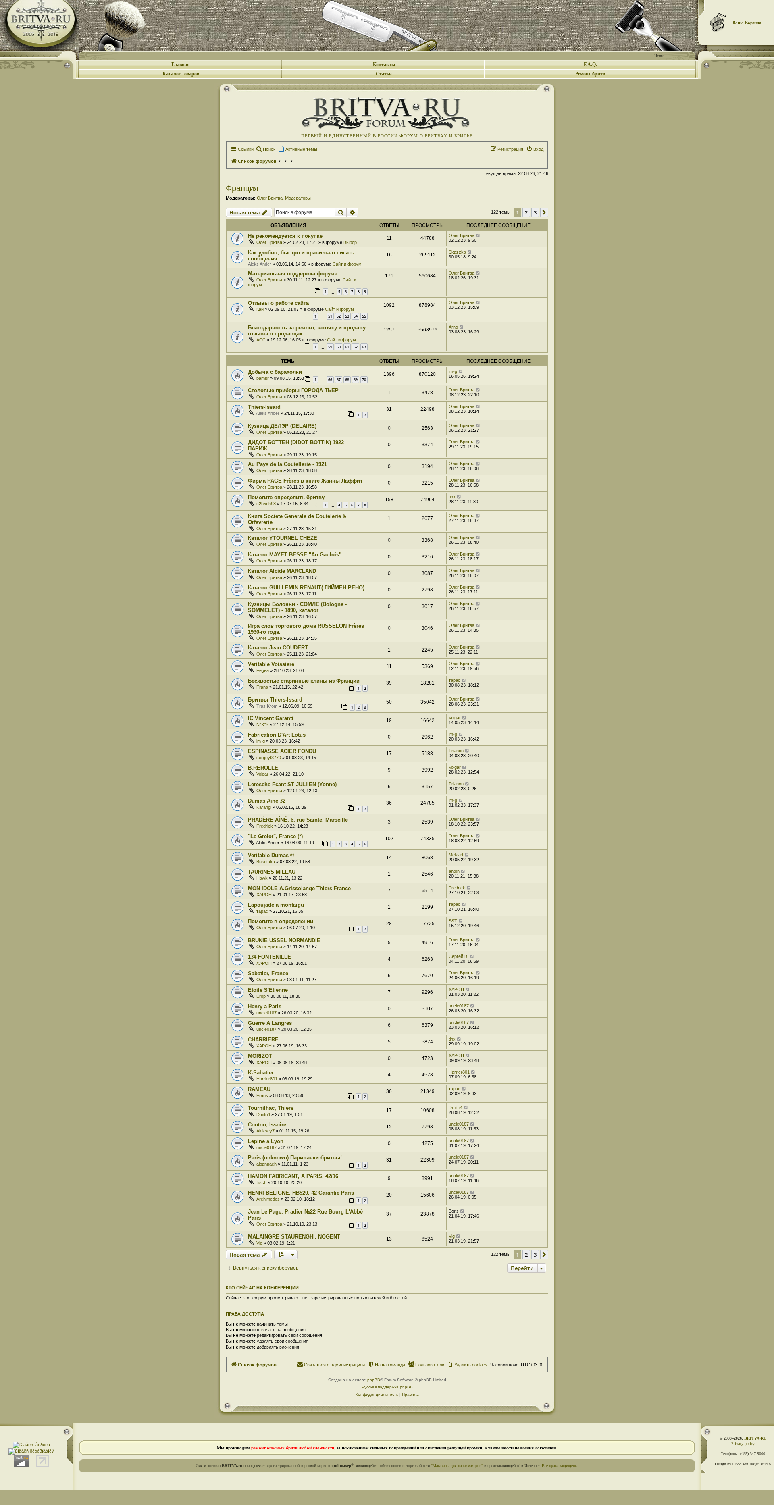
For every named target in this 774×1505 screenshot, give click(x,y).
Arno (453, 327)
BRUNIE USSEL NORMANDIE (284, 940)
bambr (262, 378)
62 (356, 347)
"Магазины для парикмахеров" (457, 1465)
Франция (242, 188)
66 (330, 379)
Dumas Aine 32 (266, 801)
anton (454, 871)
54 (356, 316)
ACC (261, 339)
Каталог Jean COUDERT (278, 648)
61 (347, 347)
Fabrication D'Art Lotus (277, 735)
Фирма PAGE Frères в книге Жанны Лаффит (305, 481)
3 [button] (535, 212)
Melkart (456, 854)
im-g (453, 371)
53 (347, 316)
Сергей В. (458, 956)
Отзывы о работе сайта (278, 303)
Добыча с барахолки (275, 372)
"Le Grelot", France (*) (275, 836)
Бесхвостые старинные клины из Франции (304, 681)
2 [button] (526, 212)
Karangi (263, 807)
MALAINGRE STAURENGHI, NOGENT (294, 1237)
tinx (452, 496)
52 (339, 316)
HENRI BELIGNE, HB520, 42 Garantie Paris (301, 1193)
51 (330, 316)
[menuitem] (265, 149)
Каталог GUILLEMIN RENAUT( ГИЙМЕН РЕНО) (306, 588)
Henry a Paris (264, 1006)
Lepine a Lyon (265, 1141)
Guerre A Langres (270, 1023)
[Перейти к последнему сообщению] (478, 235)
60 (339, 347)
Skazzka (457, 252)
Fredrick (264, 826)
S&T (453, 920)
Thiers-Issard (264, 407)
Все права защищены (560, 1465)
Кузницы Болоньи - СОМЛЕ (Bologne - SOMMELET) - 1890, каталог (297, 607)
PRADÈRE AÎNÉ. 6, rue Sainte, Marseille (298, 820)
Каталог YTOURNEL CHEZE (282, 538)
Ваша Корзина (747, 22)
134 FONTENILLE (269, 957)
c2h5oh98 (266, 503)
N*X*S (262, 724)
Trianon (456, 750)
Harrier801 (266, 1078)
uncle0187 (266, 1012)
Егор (261, 996)
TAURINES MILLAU (271, 872)
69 (356, 379)
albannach (266, 1164)
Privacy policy (743, 1443)
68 (347, 379)
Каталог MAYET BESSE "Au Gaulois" (294, 555)
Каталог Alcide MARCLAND (282, 571)
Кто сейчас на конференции (262, 1287)
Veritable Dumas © (271, 855)
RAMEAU (259, 1089)
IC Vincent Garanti (270, 718)
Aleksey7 (265, 1130)
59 (330, 347)
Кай (260, 309)
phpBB (373, 1380)
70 (364, 379)
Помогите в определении (280, 921)
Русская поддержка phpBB (387, 1387)
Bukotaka (265, 861)
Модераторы (298, 198)
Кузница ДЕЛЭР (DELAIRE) (282, 426)
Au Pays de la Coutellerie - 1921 (287, 464)
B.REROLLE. (264, 768)
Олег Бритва (270, 198)
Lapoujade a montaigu (276, 905)
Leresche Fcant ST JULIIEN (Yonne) (292, 784)
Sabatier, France (268, 973)
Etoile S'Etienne (268, 990)
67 (339, 379)
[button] (544, 212)
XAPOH (264, 894)
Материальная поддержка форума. (293, 274)
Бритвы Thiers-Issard (275, 700)
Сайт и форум (347, 264)
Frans (262, 687)
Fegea (262, 670)
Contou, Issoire (267, 1125)
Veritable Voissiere (271, 664)
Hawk (262, 878)
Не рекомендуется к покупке (285, 236)
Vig (259, 1243)
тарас (454, 680)
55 (364, 316)
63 (364, 347)
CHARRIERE (263, 1040)
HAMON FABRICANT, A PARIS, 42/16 (293, 1176)
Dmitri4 (263, 1114)
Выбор (350, 242)
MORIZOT (260, 1056)
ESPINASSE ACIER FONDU (282, 751)
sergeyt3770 (268, 757)
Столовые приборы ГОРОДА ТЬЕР (293, 390)
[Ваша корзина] (718, 22)
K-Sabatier (261, 1073)
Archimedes (268, 1199)
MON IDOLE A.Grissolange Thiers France (299, 888)
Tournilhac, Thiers (270, 1108)
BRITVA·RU (755, 1438)
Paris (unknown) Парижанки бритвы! (295, 1158)
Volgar (455, 717)
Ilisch (261, 1182)
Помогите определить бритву (286, 497)
